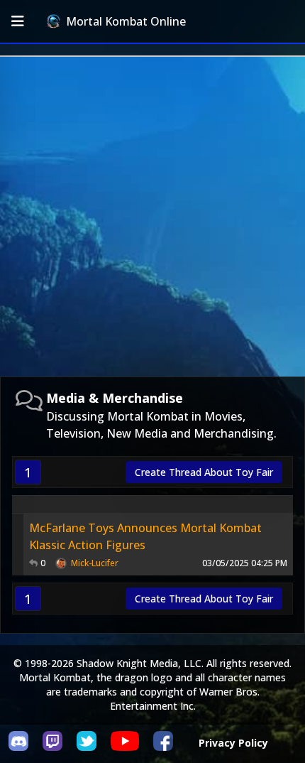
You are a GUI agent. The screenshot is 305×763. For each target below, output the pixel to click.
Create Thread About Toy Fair (204, 472)
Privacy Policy (233, 743)
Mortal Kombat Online (126, 21)
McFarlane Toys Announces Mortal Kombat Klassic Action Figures (145, 536)
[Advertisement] (152, 216)
